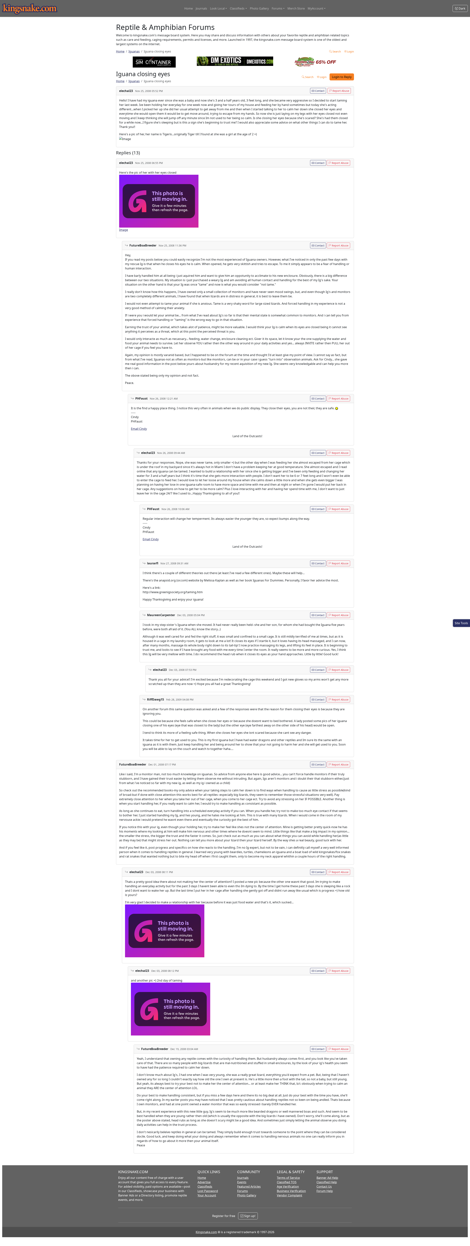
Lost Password (208, 1191)
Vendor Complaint (289, 1195)
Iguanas (134, 51)
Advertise (204, 1182)
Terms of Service (288, 1178)
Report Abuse (340, 91)
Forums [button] (277, 8)
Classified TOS (287, 1182)
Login (350, 51)
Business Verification (291, 1191)
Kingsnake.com (206, 1232)
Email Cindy (139, 429)
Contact (319, 91)
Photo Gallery (259, 8)
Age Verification (288, 1187)
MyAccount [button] (315, 8)
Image (123, 230)
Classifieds (205, 1187)
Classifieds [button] (237, 8)
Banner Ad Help (327, 1178)
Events (241, 1182)
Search (336, 51)
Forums (242, 1191)
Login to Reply (342, 77)
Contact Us (324, 1187)
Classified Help (327, 1182)
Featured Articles (249, 1187)
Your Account (207, 1195)
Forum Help (325, 1191)
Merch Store (296, 8)
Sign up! (249, 1216)
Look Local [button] (217, 8)
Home (188, 8)
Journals (201, 8)
